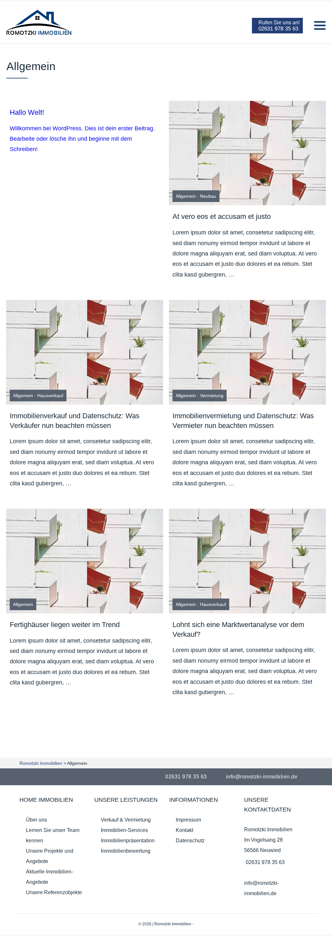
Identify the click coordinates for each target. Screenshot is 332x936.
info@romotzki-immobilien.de (262, 776)
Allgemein (186, 196)
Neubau (208, 196)
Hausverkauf (50, 395)
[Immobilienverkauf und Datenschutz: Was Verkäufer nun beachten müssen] (85, 352)
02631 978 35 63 (186, 776)
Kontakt (184, 830)
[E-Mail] (322, 776)
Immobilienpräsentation (128, 840)
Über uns (36, 820)
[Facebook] (314, 776)
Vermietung (211, 395)
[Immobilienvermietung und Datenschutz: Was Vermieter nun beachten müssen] (247, 352)
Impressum (188, 820)
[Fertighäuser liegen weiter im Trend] (85, 561)
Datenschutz (190, 840)
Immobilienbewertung (125, 851)
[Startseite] (38, 22)
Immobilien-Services (124, 830)
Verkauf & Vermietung (126, 820)
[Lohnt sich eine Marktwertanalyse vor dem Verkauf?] (247, 561)
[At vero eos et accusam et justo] (247, 153)
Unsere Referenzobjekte (54, 892)
